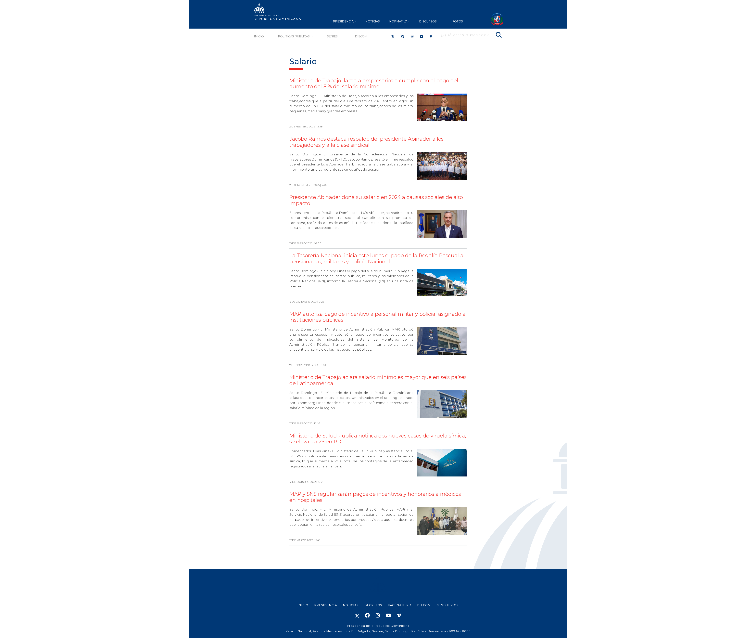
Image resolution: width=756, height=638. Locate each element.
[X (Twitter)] (393, 36)
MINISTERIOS (448, 605)
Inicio (259, 36)
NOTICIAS (372, 21)
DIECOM (361, 36)
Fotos (457, 21)
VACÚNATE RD (399, 605)
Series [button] (332, 36)
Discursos (428, 21)
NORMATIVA (398, 21)
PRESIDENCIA (343, 21)
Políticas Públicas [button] (294, 36)
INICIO (302, 605)
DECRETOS (373, 605)
